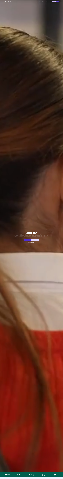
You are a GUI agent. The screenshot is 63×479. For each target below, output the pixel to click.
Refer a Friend (53, 1)
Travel (34, 1)
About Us (49, 1)
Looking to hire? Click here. (31, 242)
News (46, 1)
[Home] (8, 1)
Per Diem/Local (38, 1)
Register (57, 1)
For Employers (43, 1)
